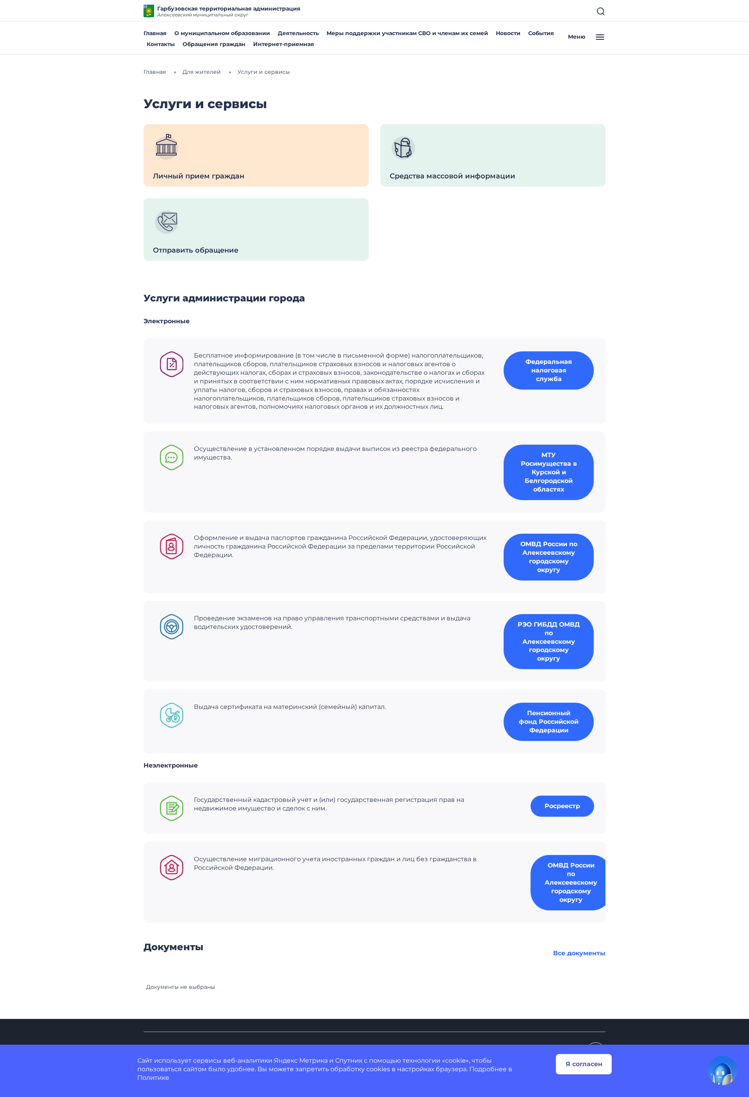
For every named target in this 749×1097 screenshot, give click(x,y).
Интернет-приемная (283, 44)
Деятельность (298, 33)
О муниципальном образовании (222, 33)
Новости (508, 33)
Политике (153, 1077)
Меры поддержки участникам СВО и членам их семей (407, 33)
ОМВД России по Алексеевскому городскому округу (548, 556)
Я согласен (584, 1064)
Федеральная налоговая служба (548, 370)
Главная (155, 33)
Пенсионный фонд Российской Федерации (549, 721)
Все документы (579, 953)
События (541, 33)
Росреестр (562, 806)
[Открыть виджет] (722, 1070)
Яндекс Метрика (301, 1060)
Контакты (161, 44)
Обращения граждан (214, 44)
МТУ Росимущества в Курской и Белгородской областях (549, 472)
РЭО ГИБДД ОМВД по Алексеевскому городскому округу (549, 641)
